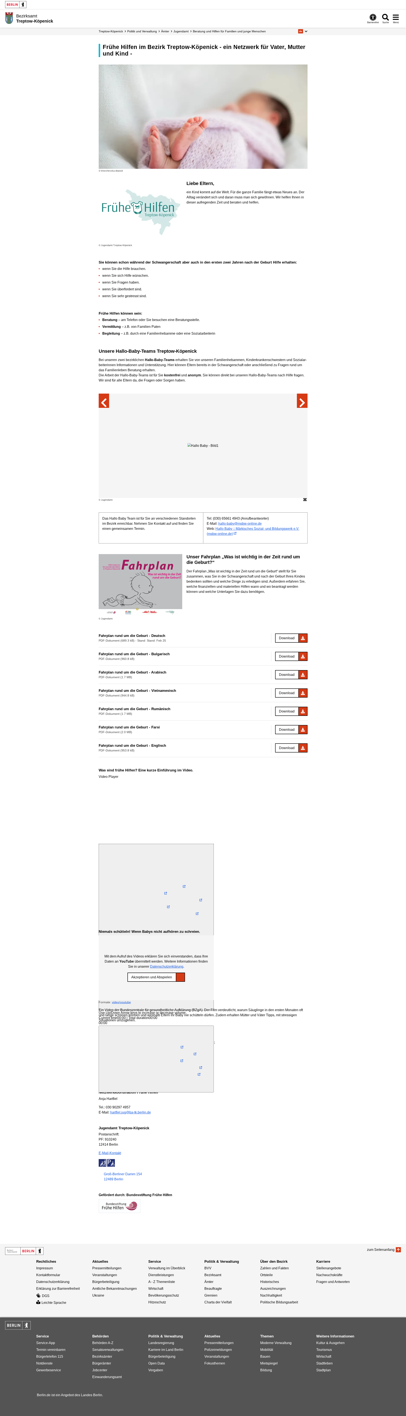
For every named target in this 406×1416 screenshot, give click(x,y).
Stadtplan (323, 1370)
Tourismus (324, 1350)
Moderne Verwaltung (276, 1343)
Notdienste (44, 1363)
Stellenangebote (328, 1268)
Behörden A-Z (102, 1343)
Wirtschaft (155, 1288)
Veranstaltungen (104, 1275)
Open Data (156, 1363)
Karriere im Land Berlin (165, 1350)
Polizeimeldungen (218, 1350)
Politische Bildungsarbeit (279, 1302)
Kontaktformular (48, 1275)
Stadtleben (324, 1363)
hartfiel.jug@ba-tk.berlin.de (130, 1112)
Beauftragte (213, 1288)
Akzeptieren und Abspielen (151, 977)
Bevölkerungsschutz (163, 1295)
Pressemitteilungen (106, 1268)
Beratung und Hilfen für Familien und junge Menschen (229, 31)
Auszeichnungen (273, 1288)
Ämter (165, 31)
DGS (45, 1296)
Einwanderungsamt (107, 1377)
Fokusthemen (214, 1363)
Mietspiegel (269, 1363)
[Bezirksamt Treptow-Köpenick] (24, 1251)
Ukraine (98, 1295)
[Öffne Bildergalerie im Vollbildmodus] (305, 500)
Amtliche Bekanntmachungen (114, 1288)
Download (287, 638)
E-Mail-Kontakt (110, 1153)
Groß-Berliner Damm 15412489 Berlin (123, 1176)
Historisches (269, 1282)
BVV (207, 1268)
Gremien (210, 1295)
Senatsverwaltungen (107, 1350)
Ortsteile (266, 1275)
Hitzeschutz (157, 1302)
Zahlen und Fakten (274, 1268)
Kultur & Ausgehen (330, 1343)
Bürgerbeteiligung (105, 1282)
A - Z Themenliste (161, 1282)
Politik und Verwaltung (142, 31)
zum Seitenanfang (380, 1249)
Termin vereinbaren (50, 1350)
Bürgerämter (101, 1363)
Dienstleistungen (161, 1275)
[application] (156, 811)
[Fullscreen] (156, 1059)
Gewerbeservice (48, 1370)
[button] (302, 31)
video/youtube (121, 1002)
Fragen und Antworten (333, 1282)
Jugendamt (181, 31)
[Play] (156, 893)
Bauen (265, 1356)
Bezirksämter (102, 1356)
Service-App (45, 1343)
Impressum (44, 1268)
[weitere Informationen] (9, 18)
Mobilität (266, 1350)
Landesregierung (161, 1343)
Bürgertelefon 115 (49, 1356)
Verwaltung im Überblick (166, 1268)
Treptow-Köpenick (111, 31)
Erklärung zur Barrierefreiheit (58, 1288)
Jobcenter (99, 1370)
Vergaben (155, 1370)
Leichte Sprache (54, 1302)
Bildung (266, 1370)
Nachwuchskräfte (329, 1275)
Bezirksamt (212, 1275)
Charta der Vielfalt (218, 1302)
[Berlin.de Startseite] (15, 4)
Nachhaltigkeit (271, 1295)
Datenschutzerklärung (166, 966)
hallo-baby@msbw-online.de (240, 523)
